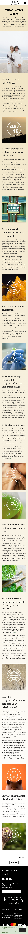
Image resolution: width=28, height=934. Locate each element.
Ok (22, 930)
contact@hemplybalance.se (8, 915)
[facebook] (10, 879)
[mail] (3, 879)
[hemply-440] (14, 1)
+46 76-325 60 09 (7, 917)
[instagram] (6, 879)
